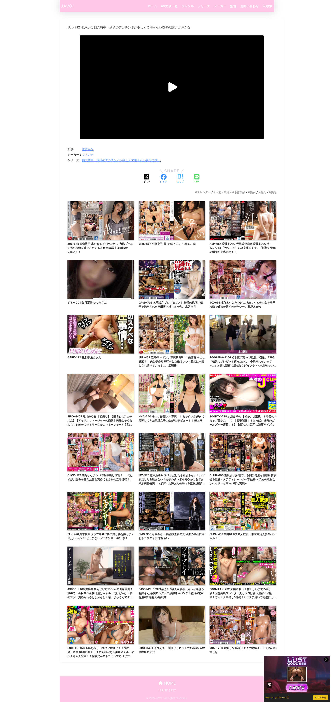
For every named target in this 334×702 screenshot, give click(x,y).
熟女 (253, 192)
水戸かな (88, 149)
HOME (169, 683)
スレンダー (204, 192)
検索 (269, 6)
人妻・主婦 (222, 192)
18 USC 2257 (167, 690)
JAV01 (67, 6)
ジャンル (187, 6)
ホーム (152, 6)
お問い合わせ (249, 6)
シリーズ (204, 6)
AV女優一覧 (169, 6)
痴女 (263, 192)
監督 (233, 6)
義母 (273, 192)
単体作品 (239, 192)
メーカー (220, 6)
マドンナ (88, 154)
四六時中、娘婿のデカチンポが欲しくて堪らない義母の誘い (121, 160)
